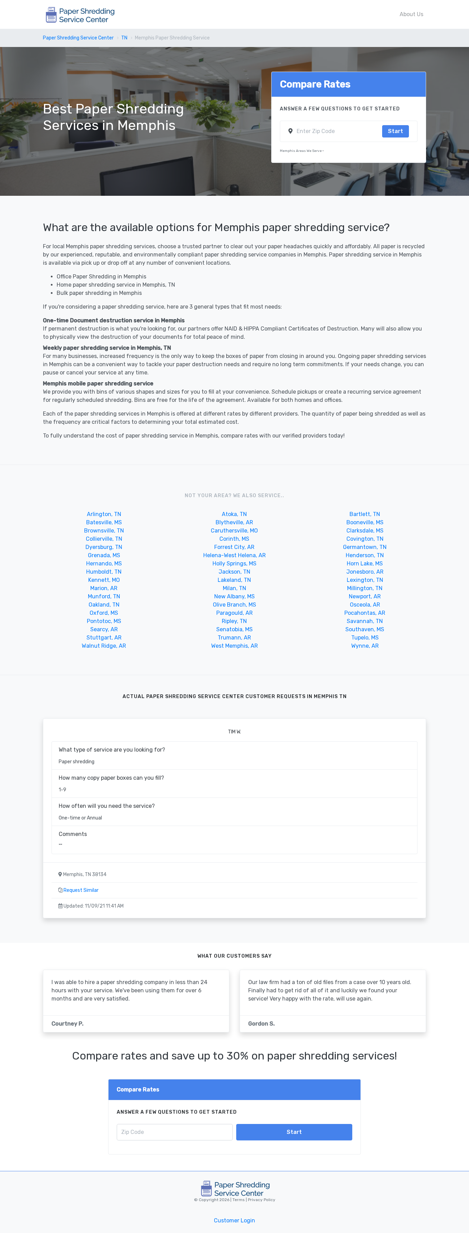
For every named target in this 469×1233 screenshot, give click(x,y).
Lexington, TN (365, 580)
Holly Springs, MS (234, 563)
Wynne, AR (365, 646)
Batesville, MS (104, 522)
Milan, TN (234, 588)
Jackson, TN (234, 571)
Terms (239, 1199)
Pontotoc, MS (104, 621)
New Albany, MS (234, 596)
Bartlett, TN (365, 514)
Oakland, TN (104, 604)
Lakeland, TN (234, 580)
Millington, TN (364, 588)
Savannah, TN (365, 621)
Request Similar (81, 890)
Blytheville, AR (234, 522)
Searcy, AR (104, 629)
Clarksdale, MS (365, 530)
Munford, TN (104, 596)
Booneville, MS (365, 522)
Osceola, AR (365, 604)
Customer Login (234, 1220)
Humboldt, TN (104, 571)
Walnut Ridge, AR (104, 646)
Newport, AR (365, 596)
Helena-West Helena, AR (234, 555)
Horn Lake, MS (365, 563)
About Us (411, 14)
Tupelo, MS (365, 637)
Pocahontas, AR (364, 613)
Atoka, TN (234, 514)
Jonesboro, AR (365, 571)
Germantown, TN (365, 547)
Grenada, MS (104, 555)
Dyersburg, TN (103, 547)
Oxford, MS (104, 613)
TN (124, 38)
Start (395, 131)
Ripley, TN (234, 621)
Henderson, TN (365, 555)
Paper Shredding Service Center (78, 38)
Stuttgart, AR (104, 637)
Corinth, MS (234, 539)
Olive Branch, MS (234, 604)
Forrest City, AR (234, 547)
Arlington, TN (104, 514)
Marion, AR (103, 588)
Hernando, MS (104, 563)
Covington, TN (365, 539)
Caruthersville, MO (234, 530)
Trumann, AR (234, 637)
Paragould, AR (234, 613)
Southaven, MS (364, 629)
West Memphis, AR (234, 646)
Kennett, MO (104, 580)
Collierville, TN (104, 539)
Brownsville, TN (104, 530)
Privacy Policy (261, 1199)
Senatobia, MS (234, 629)
